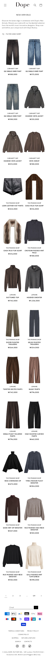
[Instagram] (17, 647)
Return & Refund (28, 638)
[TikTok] (30, 647)
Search (18, 641)
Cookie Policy (23, 634)
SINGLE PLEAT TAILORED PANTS (12, 435)
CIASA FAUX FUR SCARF (34, 206)
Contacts (28, 641)
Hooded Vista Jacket (34, 116)
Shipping (15, 638)
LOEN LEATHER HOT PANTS (12, 206)
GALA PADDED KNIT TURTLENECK (34, 576)
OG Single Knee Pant (13, 71)
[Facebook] (24, 647)
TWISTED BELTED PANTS (12, 389)
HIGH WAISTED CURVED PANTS (34, 435)
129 (34, 596)
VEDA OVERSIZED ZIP (12, 481)
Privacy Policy (33, 631)
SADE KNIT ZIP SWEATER (12, 528)
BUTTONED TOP (12, 297)
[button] (5, 5)
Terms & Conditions (16, 631)
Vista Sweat (34, 161)
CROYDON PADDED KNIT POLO (34, 252)
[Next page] (41, 596)
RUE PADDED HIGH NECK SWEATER (34, 529)
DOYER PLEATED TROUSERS (12, 343)
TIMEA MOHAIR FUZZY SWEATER (34, 482)
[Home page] (22, 5)
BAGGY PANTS (34, 389)
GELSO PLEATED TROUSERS (34, 343)
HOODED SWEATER (34, 297)
